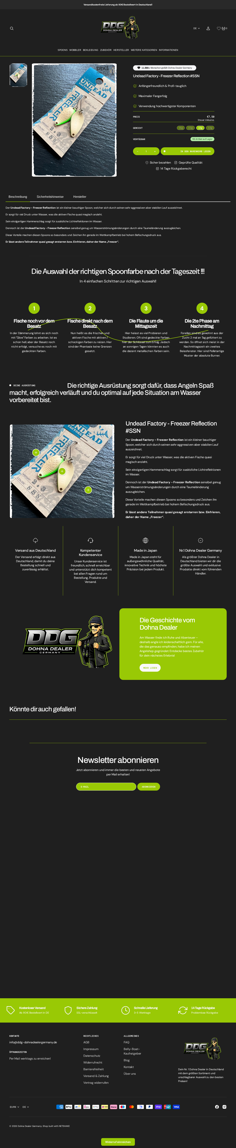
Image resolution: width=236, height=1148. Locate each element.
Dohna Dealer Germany (30, 1126)
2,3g (201, 128)
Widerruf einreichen (118, 1142)
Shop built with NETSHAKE (56, 1126)
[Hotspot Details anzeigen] (36, 452)
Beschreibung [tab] (18, 196)
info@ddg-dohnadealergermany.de (33, 1042)
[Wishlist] (219, 28)
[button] (11, 28)
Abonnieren (149, 786)
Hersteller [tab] (79, 196)
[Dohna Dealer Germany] (118, 28)
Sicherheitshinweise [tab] (50, 196)
